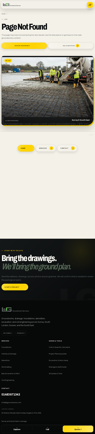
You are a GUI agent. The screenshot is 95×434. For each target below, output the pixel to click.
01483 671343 (10, 394)
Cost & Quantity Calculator (59, 347)
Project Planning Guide (57, 354)
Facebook (21, 333)
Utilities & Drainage (8, 354)
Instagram (7, 333)
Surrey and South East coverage (14, 421)
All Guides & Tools (55, 373)
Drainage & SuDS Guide (57, 367)
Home (3, 14)
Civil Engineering (7, 380)
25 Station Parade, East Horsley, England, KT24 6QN (21, 413)
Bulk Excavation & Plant (10, 373)
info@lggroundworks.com (11, 402)
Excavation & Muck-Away (58, 360)
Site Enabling (6, 367)
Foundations (6, 347)
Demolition (5, 360)
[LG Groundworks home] (12, 4)
